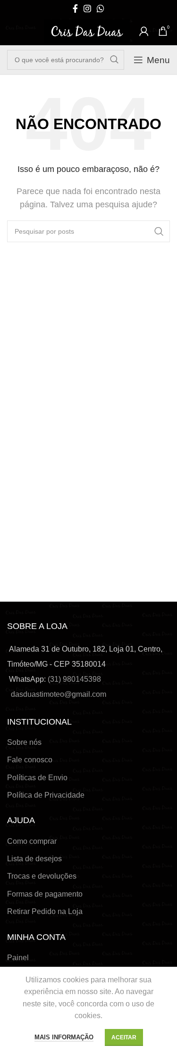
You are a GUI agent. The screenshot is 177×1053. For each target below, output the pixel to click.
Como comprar (32, 841)
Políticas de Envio (37, 778)
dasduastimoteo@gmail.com (58, 694)
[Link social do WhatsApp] (100, 8)
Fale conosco (29, 760)
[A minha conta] (144, 31)
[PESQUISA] (114, 60)
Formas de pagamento (45, 894)
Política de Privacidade (45, 795)
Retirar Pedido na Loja (45, 911)
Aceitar (123, 1037)
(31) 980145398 (74, 679)
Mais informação (63, 1037)
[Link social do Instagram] (87, 8)
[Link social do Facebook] (75, 8)
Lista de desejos (34, 859)
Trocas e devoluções (41, 876)
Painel (18, 958)
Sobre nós (24, 742)
